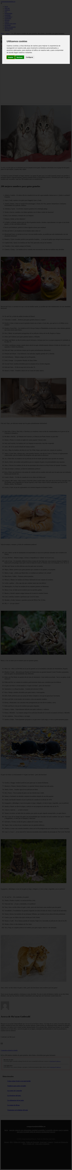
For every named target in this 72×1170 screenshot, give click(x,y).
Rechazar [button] (20, 57)
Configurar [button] (29, 57)
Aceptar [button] (10, 57)
